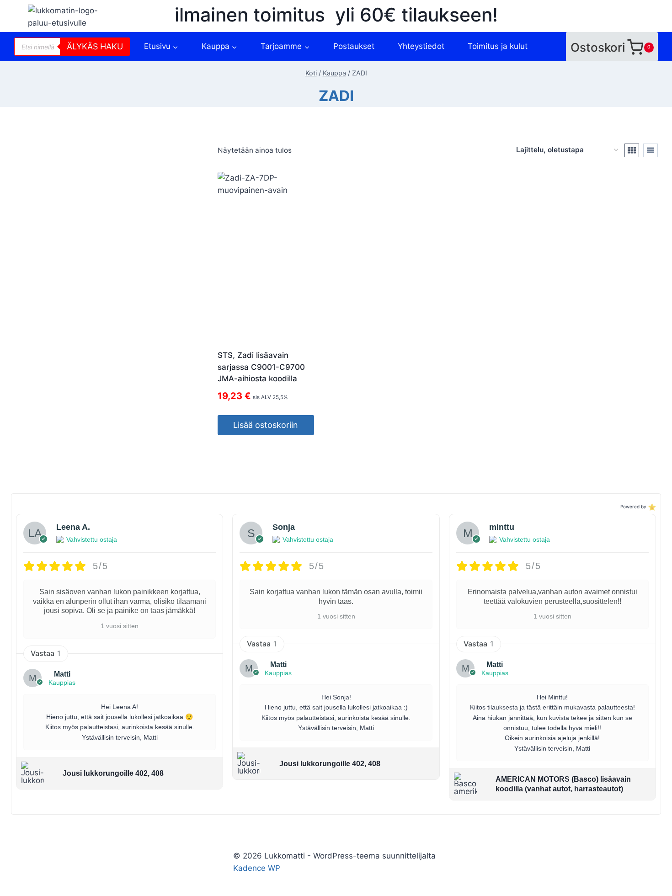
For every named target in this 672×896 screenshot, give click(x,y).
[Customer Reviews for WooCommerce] (651, 507)
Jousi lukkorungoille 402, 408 (113, 773)
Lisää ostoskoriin (265, 425)
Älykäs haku (95, 46)
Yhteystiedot (421, 46)
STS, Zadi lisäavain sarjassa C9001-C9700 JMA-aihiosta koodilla (261, 367)
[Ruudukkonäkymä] (631, 150)
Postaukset (353, 46)
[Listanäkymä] (650, 150)
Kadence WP (256, 868)
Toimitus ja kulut (498, 46)
